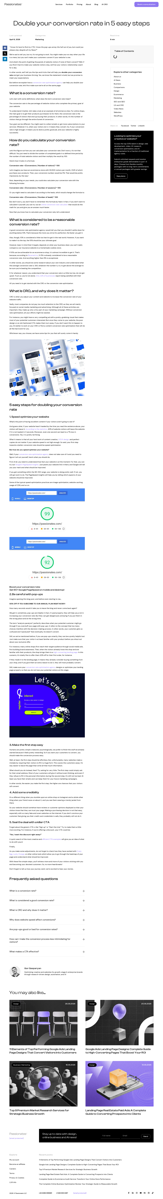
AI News (117, 80)
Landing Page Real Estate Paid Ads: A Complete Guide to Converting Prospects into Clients (76, 1174)
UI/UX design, (63, 439)
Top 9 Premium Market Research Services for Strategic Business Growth (68, 1169)
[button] (5, 48)
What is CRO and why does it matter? (28, 910)
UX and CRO (119, 105)
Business (117, 84)
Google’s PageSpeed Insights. (27, 464)
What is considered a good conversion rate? (31, 900)
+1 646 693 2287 (62, 1193)
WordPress (118, 116)
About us (117, 76)
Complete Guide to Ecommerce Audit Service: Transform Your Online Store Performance (74, 1179)
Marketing (39, 39)
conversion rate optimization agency (47, 82)
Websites (117, 112)
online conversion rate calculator (54, 204)
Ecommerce (119, 94)
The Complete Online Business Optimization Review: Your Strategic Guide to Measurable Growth (78, 1184)
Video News (118, 109)
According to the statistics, (36, 429)
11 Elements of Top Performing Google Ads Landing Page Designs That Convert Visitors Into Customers (80, 1160)
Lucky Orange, (19, 854)
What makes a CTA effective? (24, 951)
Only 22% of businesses (45, 276)
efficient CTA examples (52, 839)
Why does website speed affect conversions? (32, 919)
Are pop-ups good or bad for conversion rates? (33, 929)
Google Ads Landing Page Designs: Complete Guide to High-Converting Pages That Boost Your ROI (79, 1164)
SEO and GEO (119, 101)
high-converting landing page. (66, 652)
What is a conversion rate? (22, 890)
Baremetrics (33, 255)
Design (116, 91)
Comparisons (119, 87)
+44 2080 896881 (45, 1193)
